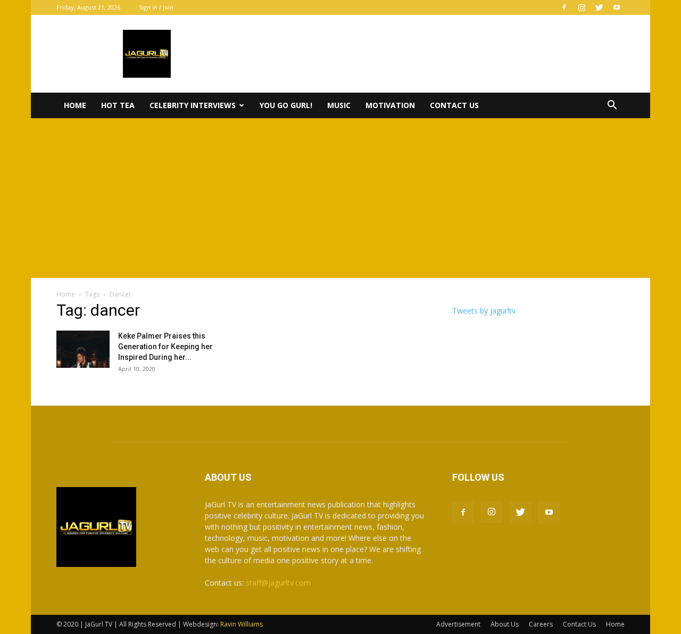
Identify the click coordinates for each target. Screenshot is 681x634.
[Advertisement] (340, 198)
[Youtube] (617, 7)
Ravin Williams (242, 624)
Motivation (390, 105)
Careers (541, 624)
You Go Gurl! (286, 105)
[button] (612, 106)
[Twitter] (599, 7)
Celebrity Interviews (193, 105)
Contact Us (454, 105)
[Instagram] (581, 7)
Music (339, 105)
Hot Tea (118, 105)
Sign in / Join (156, 7)
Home (75, 105)
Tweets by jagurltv (484, 311)
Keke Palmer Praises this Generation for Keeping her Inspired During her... (165, 346)
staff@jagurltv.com (278, 583)
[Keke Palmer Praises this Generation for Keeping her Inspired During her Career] (83, 349)
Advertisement (458, 624)
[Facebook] (564, 7)
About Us (505, 624)
